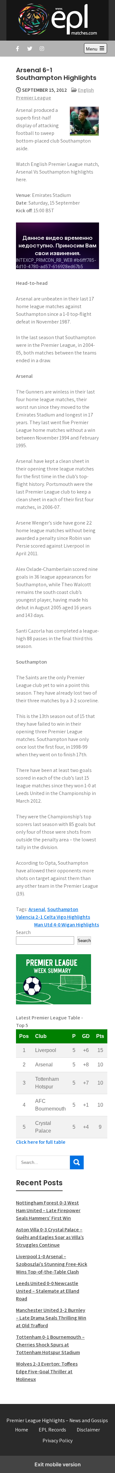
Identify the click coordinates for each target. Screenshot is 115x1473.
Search (23, 932)
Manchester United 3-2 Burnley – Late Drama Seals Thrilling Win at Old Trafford (51, 1318)
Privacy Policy (57, 1440)
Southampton (62, 909)
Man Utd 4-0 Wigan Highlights (66, 924)
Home (21, 1429)
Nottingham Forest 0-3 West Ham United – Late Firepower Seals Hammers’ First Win (48, 1210)
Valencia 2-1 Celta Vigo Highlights (53, 917)
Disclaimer (88, 1429)
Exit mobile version (57, 1464)
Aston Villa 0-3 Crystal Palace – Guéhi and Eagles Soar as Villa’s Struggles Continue (50, 1237)
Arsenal (36, 909)
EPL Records (52, 1429)
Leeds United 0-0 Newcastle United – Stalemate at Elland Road (47, 1291)
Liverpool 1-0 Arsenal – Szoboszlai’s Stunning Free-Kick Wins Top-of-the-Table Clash (51, 1264)
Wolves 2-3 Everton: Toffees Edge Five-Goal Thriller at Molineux (47, 1371)
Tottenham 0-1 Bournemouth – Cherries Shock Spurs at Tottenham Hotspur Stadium (50, 1345)
